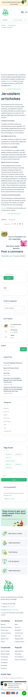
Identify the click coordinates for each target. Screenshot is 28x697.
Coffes (18, 454)
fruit (8, 457)
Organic (19, 464)
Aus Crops (7, 373)
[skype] (22, 224)
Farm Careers (4, 659)
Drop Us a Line (10, 498)
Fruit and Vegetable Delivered (13, 363)
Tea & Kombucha (19, 656)
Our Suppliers (4, 662)
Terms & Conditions (6, 633)
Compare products (19, 641)
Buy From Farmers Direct (11, 368)
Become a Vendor (5, 651)
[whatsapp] (17, 224)
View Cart (17, 627)
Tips (5, 428)
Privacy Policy (4, 630)
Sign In (16, 624)
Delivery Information (6, 627)
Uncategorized (12, 25)
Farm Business (4, 656)
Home (4, 25)
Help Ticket (18, 636)
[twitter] (15, 224)
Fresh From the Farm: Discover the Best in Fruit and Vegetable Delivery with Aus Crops (13, 389)
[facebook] (13, 224)
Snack (8, 467)
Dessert (5, 415)
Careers (3, 641)
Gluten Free (6, 418)
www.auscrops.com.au (14, 89)
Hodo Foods (10, 461)
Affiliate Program (5, 654)
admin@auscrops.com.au (12, 609)
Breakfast (6, 408)
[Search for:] (14, 476)
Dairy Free (6, 411)
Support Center (5, 638)
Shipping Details (19, 638)
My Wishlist (18, 630)
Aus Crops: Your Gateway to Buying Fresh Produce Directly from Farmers (13, 380)
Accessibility (4, 665)
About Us (3, 624)
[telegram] (20, 224)
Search (8, 278)
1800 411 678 (10, 606)
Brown (8, 454)
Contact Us (4, 636)
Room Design (7, 421)
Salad (5, 424)
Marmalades (18, 654)
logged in (11, 256)
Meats (8, 464)
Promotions (4, 668)
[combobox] (6, 20)
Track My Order (19, 633)
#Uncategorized (12, 219)
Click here (9, 81)
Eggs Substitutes (19, 651)
